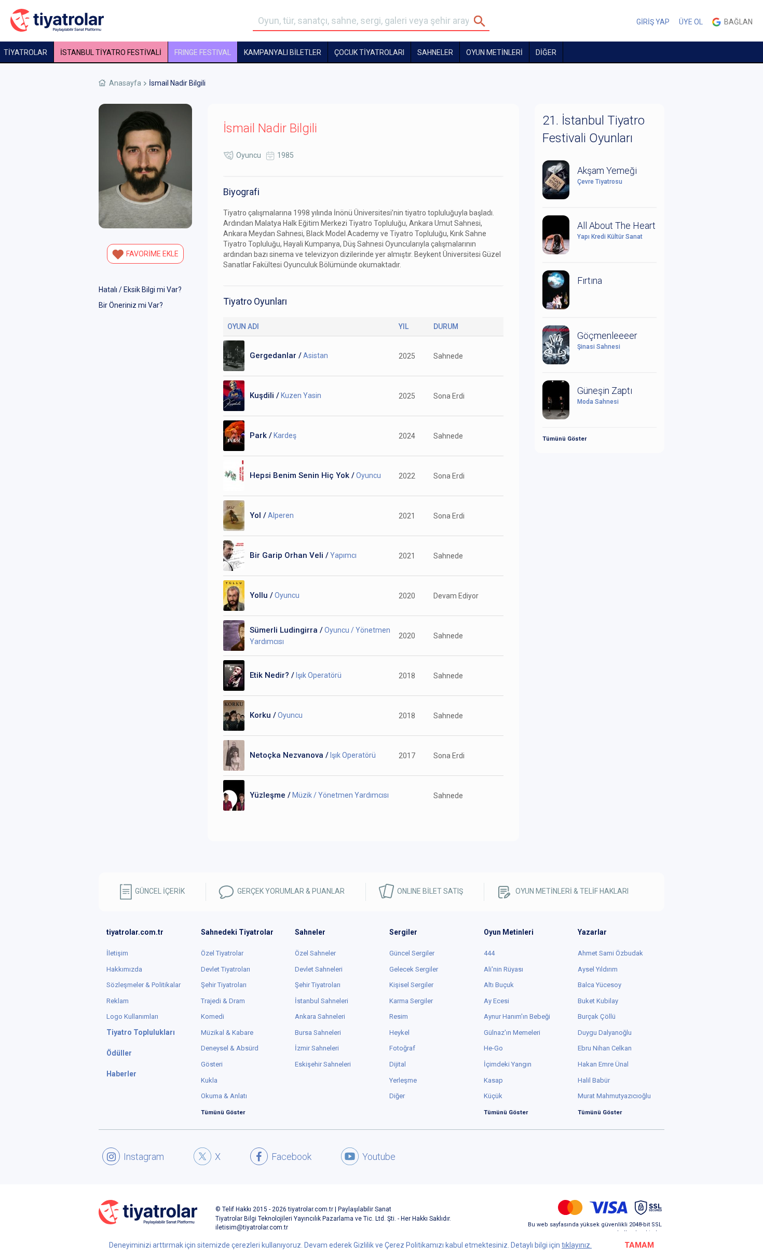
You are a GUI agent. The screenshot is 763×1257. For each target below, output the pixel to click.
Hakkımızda (124, 969)
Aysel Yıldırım (598, 969)
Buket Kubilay (598, 1001)
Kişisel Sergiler (411, 985)
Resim (398, 1016)
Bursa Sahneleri (318, 1032)
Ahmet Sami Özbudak (610, 953)
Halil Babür (594, 1080)
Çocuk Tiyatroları (369, 52)
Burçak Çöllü (597, 1016)
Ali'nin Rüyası (503, 969)
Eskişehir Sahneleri (323, 1064)
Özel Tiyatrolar (222, 953)
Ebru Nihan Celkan (605, 1048)
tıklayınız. (577, 1245)
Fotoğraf (402, 1048)
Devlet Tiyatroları (225, 969)
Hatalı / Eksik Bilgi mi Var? (140, 289)
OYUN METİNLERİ (494, 52)
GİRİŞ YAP (653, 22)
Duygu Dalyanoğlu (605, 1032)
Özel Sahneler (315, 953)
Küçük (493, 1096)
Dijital (397, 1064)
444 (489, 953)
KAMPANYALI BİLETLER (282, 52)
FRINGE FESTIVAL (202, 52)
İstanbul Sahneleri (321, 1001)
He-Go (493, 1048)
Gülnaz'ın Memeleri (512, 1032)
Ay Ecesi (496, 1001)
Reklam (117, 1001)
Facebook (291, 1156)
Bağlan (737, 22)
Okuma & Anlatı (224, 1096)
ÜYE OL (691, 22)
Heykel (399, 1032)
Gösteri (212, 1064)
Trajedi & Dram (223, 1001)
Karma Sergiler (411, 1001)
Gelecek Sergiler (413, 969)
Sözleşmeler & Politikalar (143, 985)
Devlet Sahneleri (319, 969)
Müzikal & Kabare (227, 1032)
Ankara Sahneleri (320, 1016)
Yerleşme (403, 1080)
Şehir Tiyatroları (224, 985)
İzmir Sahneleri (317, 1048)
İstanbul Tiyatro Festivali (110, 52)
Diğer (397, 1096)
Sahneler (435, 52)
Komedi (212, 1016)
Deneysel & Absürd (229, 1048)
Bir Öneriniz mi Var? (131, 305)
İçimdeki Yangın (508, 1064)
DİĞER (546, 52)
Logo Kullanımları (132, 1016)
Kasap (493, 1080)
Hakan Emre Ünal (603, 1064)
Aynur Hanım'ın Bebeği (517, 1016)
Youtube (379, 1156)
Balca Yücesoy (599, 985)
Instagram (144, 1156)
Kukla (209, 1080)
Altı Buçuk (499, 985)
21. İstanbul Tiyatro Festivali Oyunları (593, 129)
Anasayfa (125, 83)
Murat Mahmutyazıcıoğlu (614, 1096)
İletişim (117, 953)
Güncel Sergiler (411, 953)
